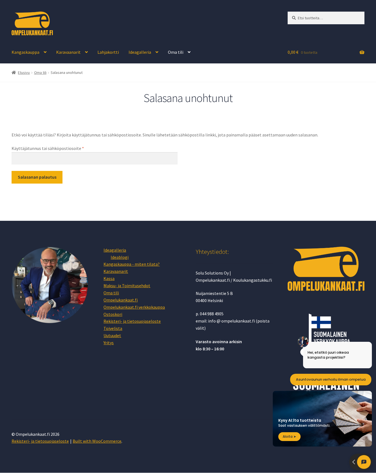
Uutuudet (112, 335)
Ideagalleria (140, 52)
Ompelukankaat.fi (120, 300)
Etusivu (24, 72)
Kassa (109, 278)
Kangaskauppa (25, 52)
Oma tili (175, 52)
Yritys (108, 342)
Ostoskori (112, 314)
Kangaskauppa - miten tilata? (131, 264)
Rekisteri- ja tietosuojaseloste (132, 321)
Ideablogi (120, 257)
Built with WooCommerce (97, 441)
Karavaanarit (68, 52)
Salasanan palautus (37, 177)
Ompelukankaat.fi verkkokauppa (134, 307)
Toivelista (112, 328)
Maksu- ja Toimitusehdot (126, 285)
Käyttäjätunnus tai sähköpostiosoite (57, 148)
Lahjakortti (108, 52)
